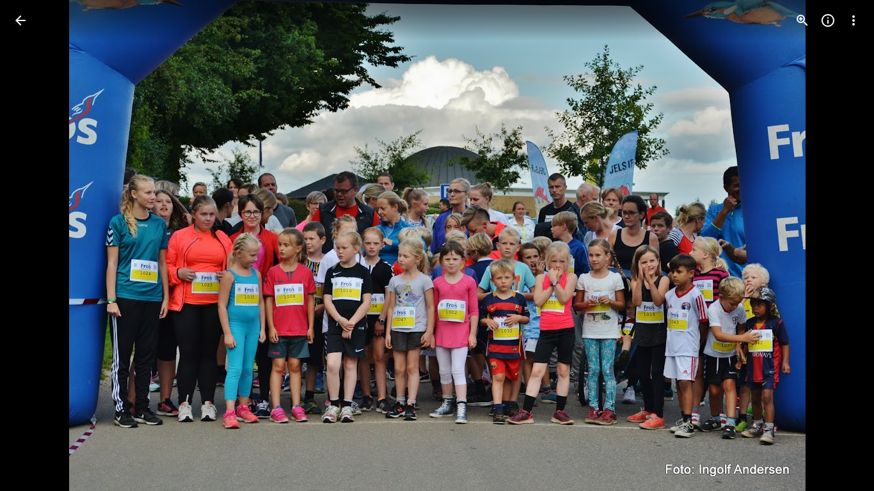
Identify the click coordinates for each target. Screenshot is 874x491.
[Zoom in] (802, 20)
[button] (36, 245)
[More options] (853, 20)
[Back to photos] (20, 20)
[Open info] (828, 20)
